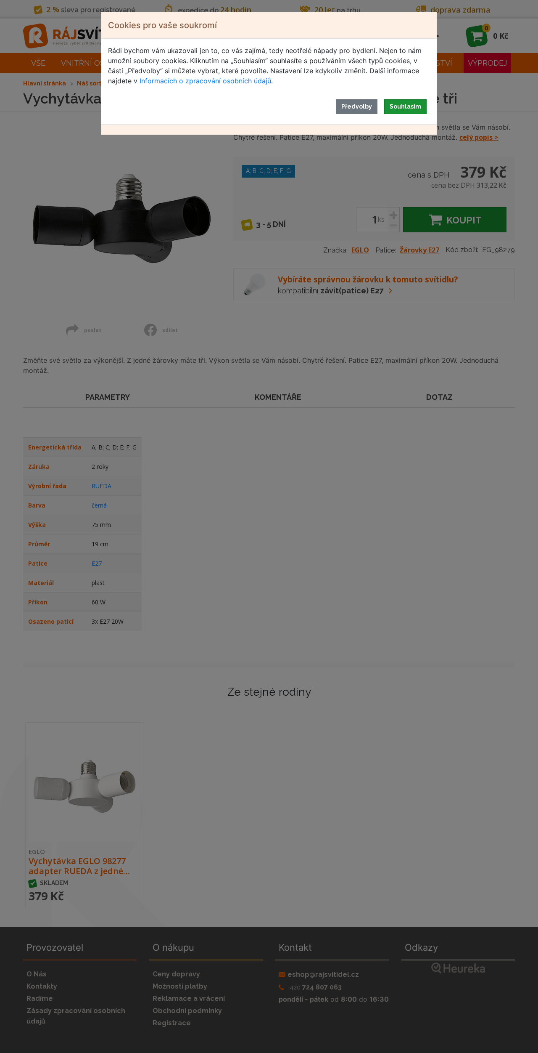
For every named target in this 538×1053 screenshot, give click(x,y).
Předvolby (356, 106)
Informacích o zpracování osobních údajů (205, 81)
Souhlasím (405, 106)
